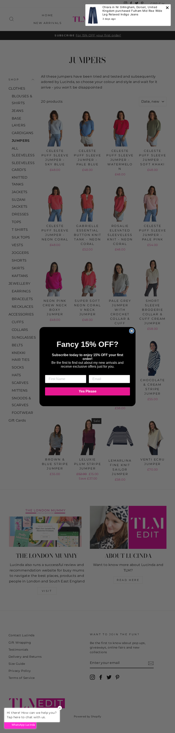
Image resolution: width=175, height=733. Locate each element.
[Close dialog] (132, 331)
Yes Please (87, 391)
